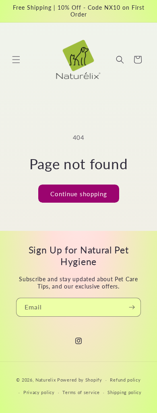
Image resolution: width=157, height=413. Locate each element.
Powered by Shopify (79, 379)
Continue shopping (78, 193)
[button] (16, 59)
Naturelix (45, 379)
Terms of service (80, 392)
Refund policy (125, 379)
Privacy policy (39, 392)
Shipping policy (124, 392)
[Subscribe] (131, 307)
